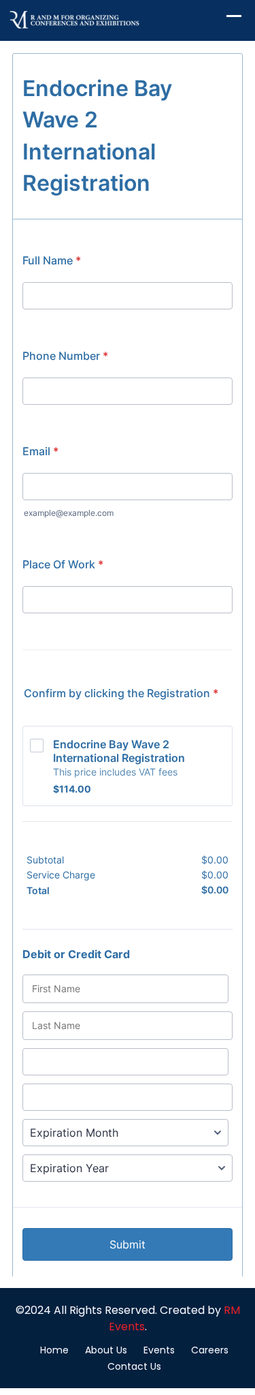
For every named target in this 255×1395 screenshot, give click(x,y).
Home (54, 1350)
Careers (209, 1350)
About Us (106, 1350)
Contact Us (134, 1366)
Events (159, 1350)
